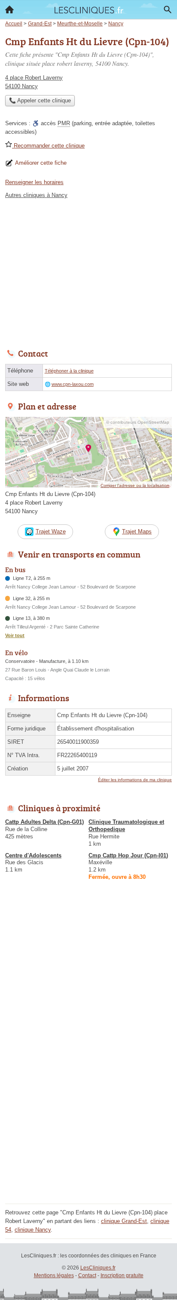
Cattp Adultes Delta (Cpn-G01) (44, 822)
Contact (87, 1275)
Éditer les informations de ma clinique (135, 779)
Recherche (167, 9)
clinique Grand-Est (124, 1221)
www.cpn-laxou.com (73, 384)
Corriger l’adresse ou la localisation (135, 485)
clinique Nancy (33, 1229)
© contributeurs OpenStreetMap (137, 422)
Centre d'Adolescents (33, 855)
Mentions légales (54, 1275)
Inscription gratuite (122, 1275)
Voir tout (14, 635)
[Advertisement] (88, 1112)
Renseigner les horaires (34, 182)
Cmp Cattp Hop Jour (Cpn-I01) (128, 855)
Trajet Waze (51, 531)
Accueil (9, 9)
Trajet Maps (137, 531)
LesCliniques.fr (98, 1268)
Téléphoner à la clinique (69, 370)
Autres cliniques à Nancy (36, 195)
